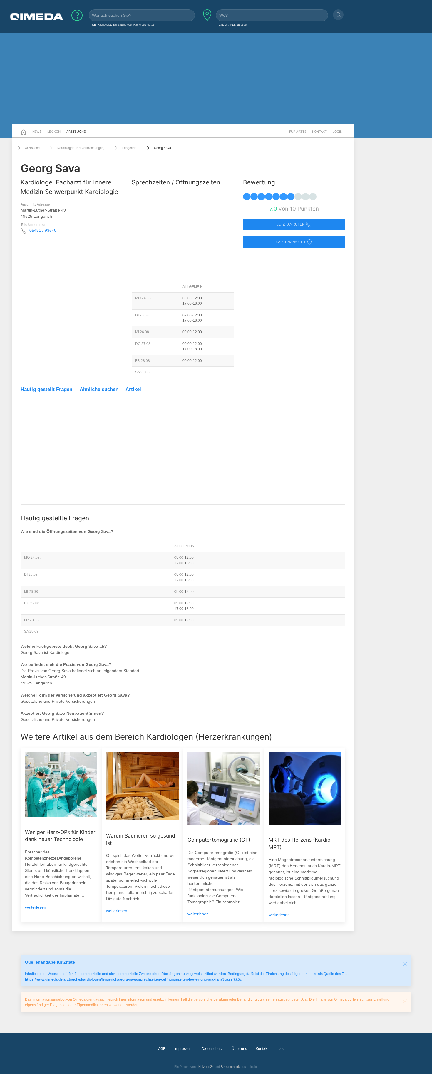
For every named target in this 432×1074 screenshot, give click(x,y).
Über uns (239, 1048)
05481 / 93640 (42, 230)
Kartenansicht (291, 242)
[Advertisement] (216, 79)
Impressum (183, 1048)
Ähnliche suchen (99, 389)
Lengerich (129, 148)
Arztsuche (76, 132)
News (36, 132)
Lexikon (54, 132)
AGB (161, 1048)
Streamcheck (230, 1066)
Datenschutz (212, 1048)
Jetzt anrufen (291, 224)
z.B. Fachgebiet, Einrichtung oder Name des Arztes (123, 24)
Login (337, 132)
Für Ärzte (297, 132)
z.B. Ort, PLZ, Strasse (233, 24)
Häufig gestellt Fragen (46, 389)
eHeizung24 (205, 1066)
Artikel (133, 389)
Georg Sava (162, 148)
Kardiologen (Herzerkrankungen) (81, 148)
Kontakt (319, 132)
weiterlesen (35, 907)
